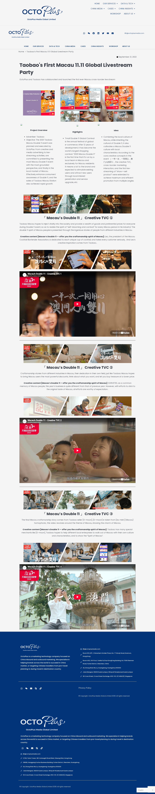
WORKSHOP (115, 13)
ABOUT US (128, 13)
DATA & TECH (127, 3)
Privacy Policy (85, 688)
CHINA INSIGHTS (126, 8)
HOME (97, 3)
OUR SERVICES (109, 3)
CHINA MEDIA (97, 8)
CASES (111, 8)
